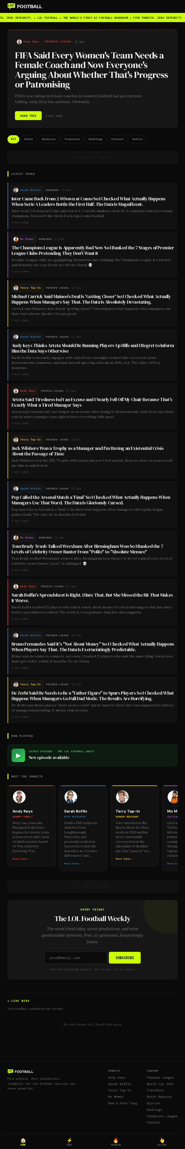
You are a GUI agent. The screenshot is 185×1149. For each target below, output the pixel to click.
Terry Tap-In (119, 1090)
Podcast (153, 1122)
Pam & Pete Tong (122, 1103)
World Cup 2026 (160, 1084)
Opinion (153, 1103)
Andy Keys (117, 1078)
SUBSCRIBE (125, 958)
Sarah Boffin (119, 1084)
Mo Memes (116, 1097)
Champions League (162, 1116)
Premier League (160, 1078)
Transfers (155, 1090)
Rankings (154, 1110)
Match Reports (159, 1097)
